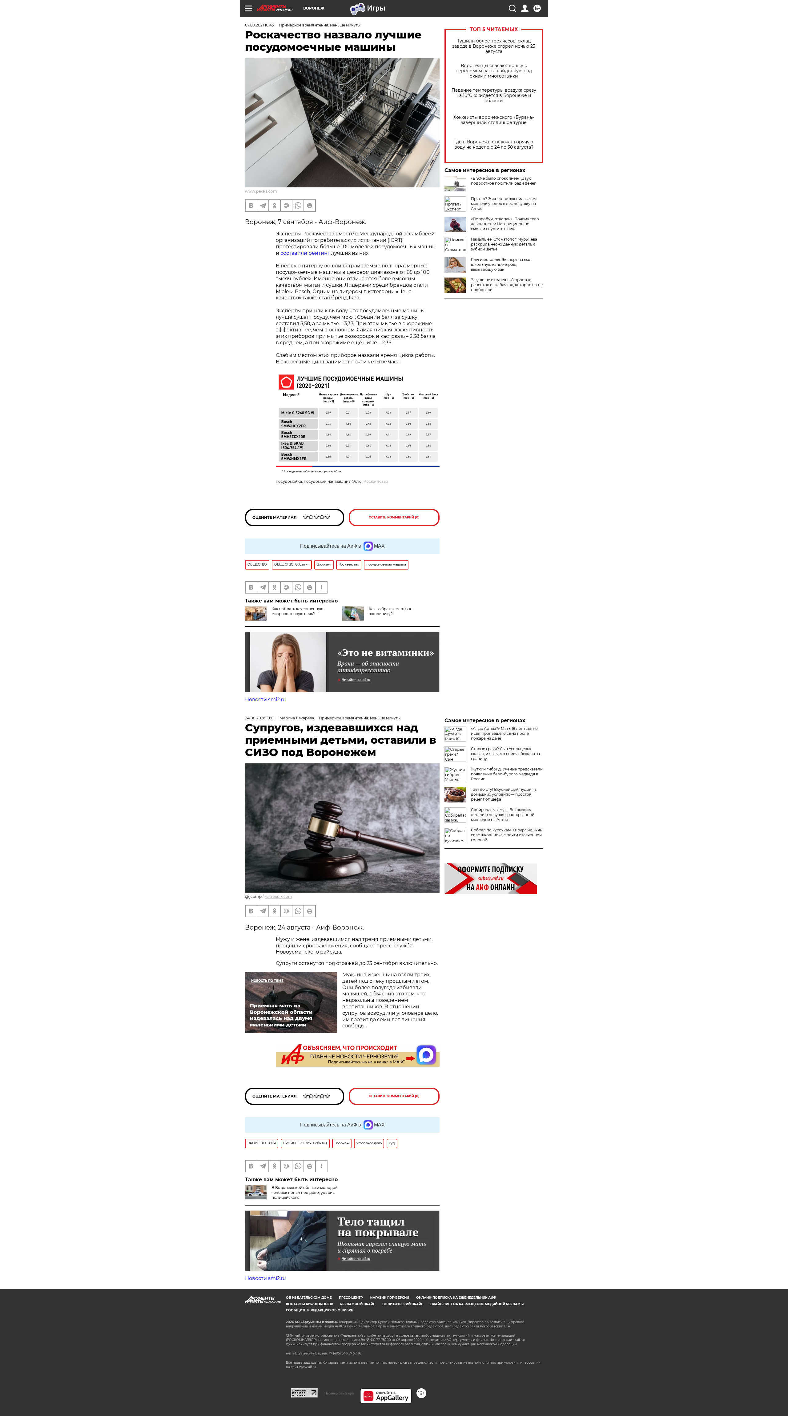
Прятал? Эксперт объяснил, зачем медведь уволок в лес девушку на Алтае (504, 203)
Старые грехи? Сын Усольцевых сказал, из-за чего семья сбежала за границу (505, 753)
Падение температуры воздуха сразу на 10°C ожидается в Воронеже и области (494, 95)
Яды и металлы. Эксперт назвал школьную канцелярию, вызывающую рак (501, 264)
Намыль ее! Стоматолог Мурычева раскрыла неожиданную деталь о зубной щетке (504, 244)
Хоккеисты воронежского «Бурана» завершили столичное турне (493, 120)
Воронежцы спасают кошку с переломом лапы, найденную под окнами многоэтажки (494, 71)
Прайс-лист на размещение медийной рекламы (477, 1304)
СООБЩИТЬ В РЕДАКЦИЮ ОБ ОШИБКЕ (319, 1310)
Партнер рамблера (339, 1393)
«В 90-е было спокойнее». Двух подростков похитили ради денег (503, 181)
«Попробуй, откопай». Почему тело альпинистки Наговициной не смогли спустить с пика (505, 224)
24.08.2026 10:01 (260, 718)
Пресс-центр (351, 1298)
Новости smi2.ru (265, 699)
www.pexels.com (261, 191)
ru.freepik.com (278, 896)
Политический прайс (402, 1304)
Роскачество (376, 481)
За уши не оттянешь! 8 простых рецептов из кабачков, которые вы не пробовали (507, 285)
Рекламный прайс (357, 1304)
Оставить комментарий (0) (394, 517)
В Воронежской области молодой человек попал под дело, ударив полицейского (304, 1192)
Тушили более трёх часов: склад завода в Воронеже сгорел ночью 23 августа (493, 46)
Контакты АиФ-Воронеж (309, 1304)
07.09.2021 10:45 (259, 25)
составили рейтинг (305, 253)
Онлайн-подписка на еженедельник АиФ (456, 1298)
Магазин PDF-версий (389, 1298)
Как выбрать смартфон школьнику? (390, 611)
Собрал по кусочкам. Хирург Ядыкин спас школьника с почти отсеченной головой (506, 835)
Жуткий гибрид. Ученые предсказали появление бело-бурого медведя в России (507, 774)
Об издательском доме (309, 1298)
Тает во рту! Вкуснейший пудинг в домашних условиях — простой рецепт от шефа (504, 794)
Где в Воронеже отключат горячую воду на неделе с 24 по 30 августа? (493, 144)
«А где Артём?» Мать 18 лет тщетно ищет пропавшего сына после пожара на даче (504, 733)
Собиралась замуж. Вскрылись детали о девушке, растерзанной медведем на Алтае (502, 814)
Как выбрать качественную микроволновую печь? (297, 611)
